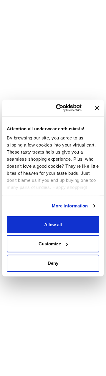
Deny (53, 262)
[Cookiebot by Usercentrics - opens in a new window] (65, 108)
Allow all (53, 224)
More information (70, 205)
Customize (50, 243)
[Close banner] (97, 108)
